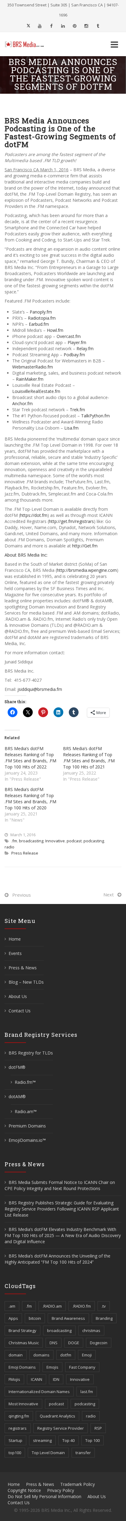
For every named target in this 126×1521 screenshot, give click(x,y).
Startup (15, 1440)
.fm (14, 841)
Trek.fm (77, 409)
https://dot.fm (33, 515)
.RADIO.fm (81, 1306)
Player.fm (77, 342)
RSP (98, 1428)
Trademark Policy (77, 1484)
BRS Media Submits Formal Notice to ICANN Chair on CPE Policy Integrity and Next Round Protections (60, 1185)
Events (15, 953)
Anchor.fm (22, 403)
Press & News (23, 968)
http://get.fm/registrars (71, 521)
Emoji (87, 1355)
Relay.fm (85, 348)
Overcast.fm (69, 336)
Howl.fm (55, 330)
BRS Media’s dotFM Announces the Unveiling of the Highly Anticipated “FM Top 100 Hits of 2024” (57, 1259)
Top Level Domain (48, 1452)
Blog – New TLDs (26, 982)
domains (41, 1355)
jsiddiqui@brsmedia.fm (39, 689)
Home (15, 939)
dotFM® (17, 1067)
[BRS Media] (28, 44)
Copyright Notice (24, 1490)
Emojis (52, 1367)
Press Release (24, 853)
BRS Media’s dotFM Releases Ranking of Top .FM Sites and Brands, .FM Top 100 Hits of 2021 (89, 758)
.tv (104, 1306)
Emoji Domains (22, 1367)
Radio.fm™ (25, 1082)
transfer (83, 1452)
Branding (104, 1318)
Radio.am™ (26, 1111)
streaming (42, 1440)
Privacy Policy (60, 1490)
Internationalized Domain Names (39, 1391)
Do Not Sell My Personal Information (44, 1496)
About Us (18, 996)
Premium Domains (27, 1126)
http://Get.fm (85, 546)
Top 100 (92, 1440)
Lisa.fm (71, 428)
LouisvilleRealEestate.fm (36, 391)
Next (108, 894)
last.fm (86, 1391)
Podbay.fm (74, 355)
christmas (91, 1330)
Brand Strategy (22, 1330)
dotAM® (17, 1096)
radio (9, 847)
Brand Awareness (68, 1318)
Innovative (55, 841)
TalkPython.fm (95, 416)
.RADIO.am (52, 1306)
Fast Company (82, 1367)
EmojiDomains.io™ (27, 1140)
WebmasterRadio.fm (32, 367)
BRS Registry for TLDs (31, 1053)
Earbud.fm (39, 324)
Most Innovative (23, 1404)
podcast (74, 841)
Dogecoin (98, 1342)
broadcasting (31, 841)
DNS (53, 1342)
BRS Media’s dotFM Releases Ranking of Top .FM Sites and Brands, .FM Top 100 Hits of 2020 (30, 798)
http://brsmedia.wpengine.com (87, 570)
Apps (13, 1318)
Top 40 (68, 1440)
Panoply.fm (41, 312)
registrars (18, 1428)
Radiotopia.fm (42, 318)
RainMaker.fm (29, 379)
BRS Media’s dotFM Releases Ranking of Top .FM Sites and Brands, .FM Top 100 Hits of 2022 (30, 758)
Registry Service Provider (60, 1428)
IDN (56, 1379)
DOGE (73, 1342)
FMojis (14, 1379)
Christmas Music (24, 1342)
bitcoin (35, 1318)
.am (12, 1306)
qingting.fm (19, 1416)
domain (16, 1355)
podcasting (93, 841)
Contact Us (20, 1011)
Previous (21, 895)
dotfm (65, 1355)
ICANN (36, 1379)
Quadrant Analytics (57, 1416)
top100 (15, 1452)
